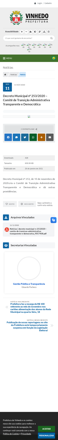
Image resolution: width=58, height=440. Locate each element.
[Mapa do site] (44, 32)
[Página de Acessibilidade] (49, 32)
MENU (9, 58)
